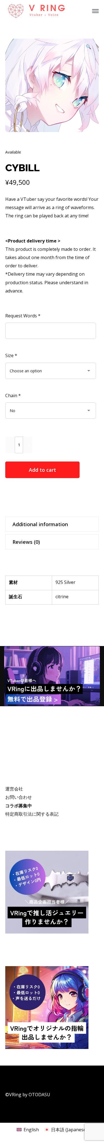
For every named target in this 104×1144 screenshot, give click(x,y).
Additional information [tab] (40, 524)
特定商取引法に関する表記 (32, 814)
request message (48, 496)
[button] (88, 48)
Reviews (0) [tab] (26, 542)
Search (93, 744)
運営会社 (14, 789)
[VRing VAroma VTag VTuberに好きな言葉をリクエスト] (40, 10)
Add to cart (42, 469)
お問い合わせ (18, 797)
